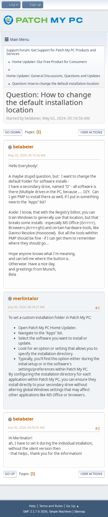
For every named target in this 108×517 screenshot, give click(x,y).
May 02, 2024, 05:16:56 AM (26, 155)
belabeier (23, 147)
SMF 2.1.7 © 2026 (35, 511)
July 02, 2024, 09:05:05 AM (26, 427)
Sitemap (79, 511)
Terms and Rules (51, 506)
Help (32, 506)
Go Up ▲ (72, 506)
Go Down (12, 132)
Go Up (10, 474)
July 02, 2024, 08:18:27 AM (26, 307)
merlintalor (25, 298)
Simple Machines (60, 511)
